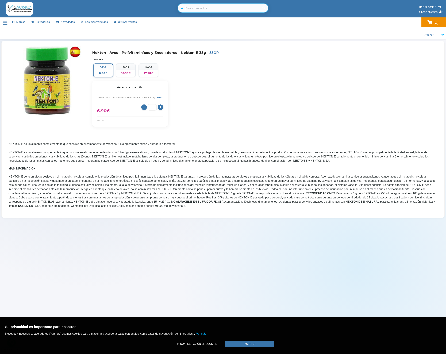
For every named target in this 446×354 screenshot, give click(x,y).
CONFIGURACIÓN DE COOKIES (198, 343)
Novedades (67, 22)
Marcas (20, 22)
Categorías (43, 22)
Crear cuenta (429, 12)
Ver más (201, 333)
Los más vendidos (96, 22)
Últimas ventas (127, 22)
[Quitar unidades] (144, 107)
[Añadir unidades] (160, 107)
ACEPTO (250, 343)
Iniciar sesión (428, 7)
